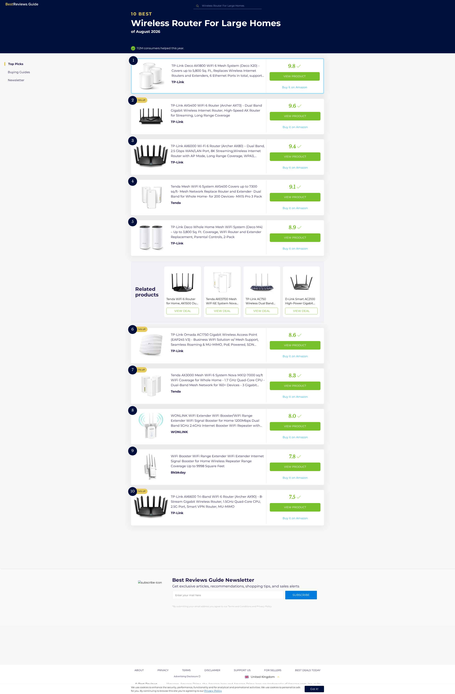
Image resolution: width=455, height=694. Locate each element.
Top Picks (15, 64)
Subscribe (301, 595)
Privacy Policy (213, 690)
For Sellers (272, 670)
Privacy (162, 670)
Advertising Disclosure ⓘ (187, 676)
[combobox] (227, 5)
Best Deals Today (307, 670)
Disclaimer (212, 670)
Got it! (314, 689)
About (139, 670)
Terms (186, 670)
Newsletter (16, 80)
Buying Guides (19, 72)
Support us (242, 670)
